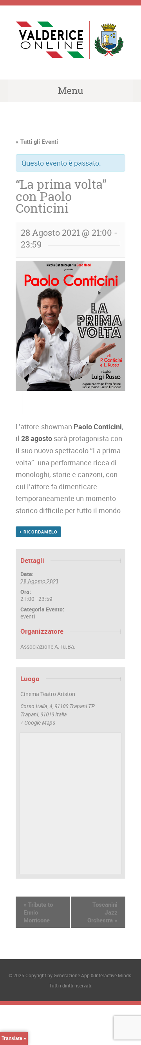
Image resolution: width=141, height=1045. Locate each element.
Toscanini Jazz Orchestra (102, 912)
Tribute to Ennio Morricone (38, 912)
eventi (27, 616)
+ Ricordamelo (38, 532)
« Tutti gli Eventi (37, 141)
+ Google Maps (37, 722)
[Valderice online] (70, 52)
